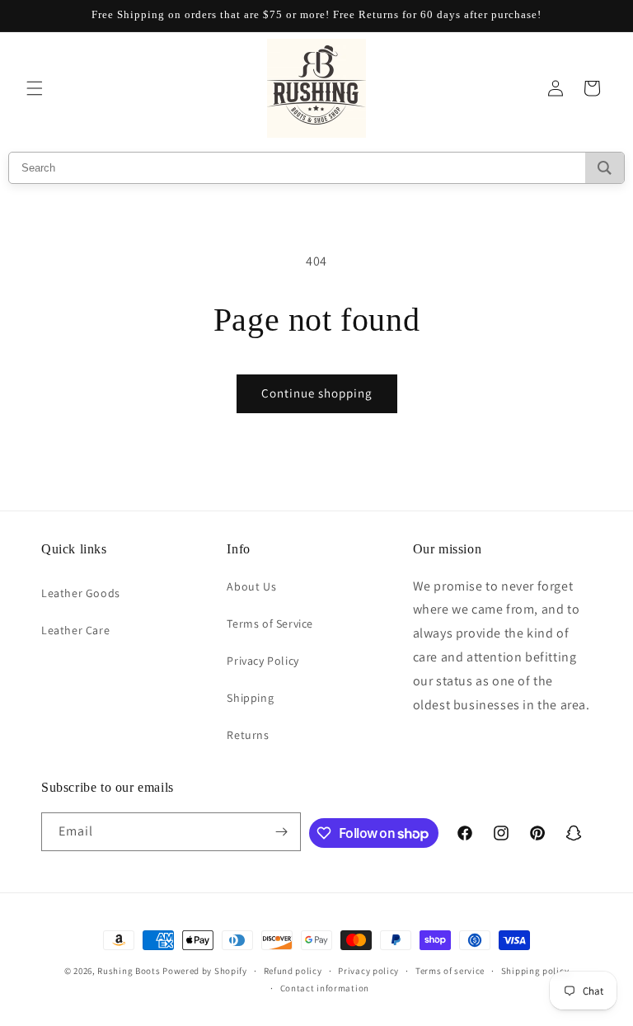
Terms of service (450, 971)
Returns (248, 734)
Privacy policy (368, 971)
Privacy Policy (262, 660)
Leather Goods (80, 593)
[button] (34, 88)
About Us (251, 586)
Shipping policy (535, 971)
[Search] (604, 168)
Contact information (324, 988)
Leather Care (75, 630)
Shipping (250, 697)
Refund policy (293, 971)
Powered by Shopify (204, 971)
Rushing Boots (128, 971)
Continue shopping (317, 393)
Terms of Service (270, 623)
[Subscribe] (282, 831)
